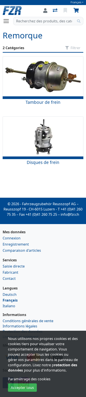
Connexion (12, 238)
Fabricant (10, 272)
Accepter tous (22, 387)
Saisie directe (14, 266)
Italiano (9, 306)
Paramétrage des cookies (29, 379)
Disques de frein (43, 162)
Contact (9, 278)
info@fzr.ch (70, 214)
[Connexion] (45, 10)
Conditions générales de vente (28, 320)
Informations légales (20, 326)
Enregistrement (16, 244)
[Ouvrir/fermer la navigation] (8, 21)
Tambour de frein (43, 102)
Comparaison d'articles (22, 250)
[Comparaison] (55, 10)
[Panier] (77, 10)
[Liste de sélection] (66, 10)
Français (76, 2)
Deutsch (10, 294)
